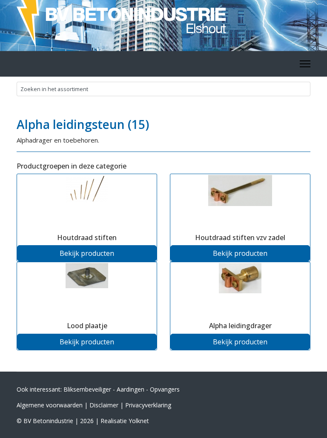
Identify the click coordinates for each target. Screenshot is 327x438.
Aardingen (130, 389)
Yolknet (139, 421)
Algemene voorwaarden (50, 405)
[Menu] (305, 64)
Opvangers (165, 389)
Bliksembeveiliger (87, 389)
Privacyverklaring (148, 405)
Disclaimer (103, 405)
